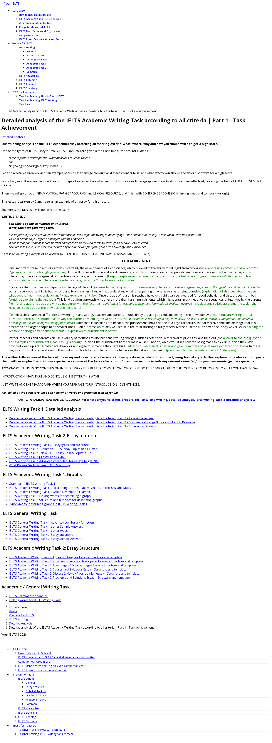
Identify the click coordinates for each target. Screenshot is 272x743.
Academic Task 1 (36, 63)
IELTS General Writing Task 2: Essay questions (41, 535)
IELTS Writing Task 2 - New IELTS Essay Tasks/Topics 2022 (50, 453)
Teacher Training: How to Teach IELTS (41, 96)
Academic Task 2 (36, 67)
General (31, 51)
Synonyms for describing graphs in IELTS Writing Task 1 (48, 504)
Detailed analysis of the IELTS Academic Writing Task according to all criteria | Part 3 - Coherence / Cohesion (84, 426)
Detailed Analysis (36, 59)
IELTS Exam (18, 10)
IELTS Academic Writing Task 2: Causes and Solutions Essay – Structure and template (67, 569)
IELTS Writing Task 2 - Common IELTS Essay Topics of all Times (53, 449)
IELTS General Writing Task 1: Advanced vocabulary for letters (52, 522)
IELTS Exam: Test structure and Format (41, 39)
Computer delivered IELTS (34, 27)
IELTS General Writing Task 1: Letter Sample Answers (46, 526)
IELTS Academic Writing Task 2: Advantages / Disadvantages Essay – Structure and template (72, 565)
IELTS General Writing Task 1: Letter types (38, 531)
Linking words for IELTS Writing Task (35, 600)
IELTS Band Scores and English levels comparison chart (40, 33)
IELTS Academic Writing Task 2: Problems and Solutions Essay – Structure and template (69, 578)
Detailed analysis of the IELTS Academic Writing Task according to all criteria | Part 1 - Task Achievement (81, 418)
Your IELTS (12, 3)
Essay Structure (35, 55)
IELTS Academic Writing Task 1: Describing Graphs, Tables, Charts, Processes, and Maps (70, 488)
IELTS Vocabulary (29, 75)
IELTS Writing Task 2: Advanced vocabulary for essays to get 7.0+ (54, 461)
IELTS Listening (28, 80)
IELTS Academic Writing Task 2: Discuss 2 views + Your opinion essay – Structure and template (74, 573)
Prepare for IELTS (22, 43)
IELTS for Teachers (23, 92)
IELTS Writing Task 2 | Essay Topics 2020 (37, 457)
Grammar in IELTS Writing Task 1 (32, 484)
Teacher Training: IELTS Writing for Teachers (40, 102)
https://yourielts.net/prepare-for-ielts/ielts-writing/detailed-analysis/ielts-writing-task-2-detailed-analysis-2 (172, 400)
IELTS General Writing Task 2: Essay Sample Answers (45, 539)
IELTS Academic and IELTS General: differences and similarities (40, 21)
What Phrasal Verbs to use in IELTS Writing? (39, 465)
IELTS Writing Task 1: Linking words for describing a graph (50, 496)
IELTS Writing (27, 47)
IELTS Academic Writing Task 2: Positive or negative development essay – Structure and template (76, 561)
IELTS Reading (27, 84)
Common (31, 71)
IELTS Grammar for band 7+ (28, 596)
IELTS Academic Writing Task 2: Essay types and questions (49, 445)
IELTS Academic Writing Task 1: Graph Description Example (50, 492)
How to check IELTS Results (35, 14)
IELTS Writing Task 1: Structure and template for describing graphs (55, 500)
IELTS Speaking (28, 88)
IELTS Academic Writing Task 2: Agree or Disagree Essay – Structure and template (65, 557)
